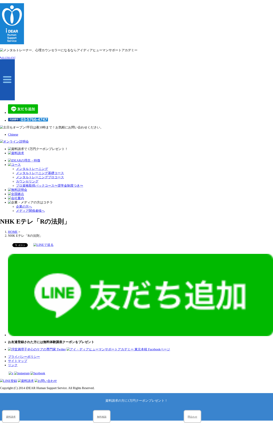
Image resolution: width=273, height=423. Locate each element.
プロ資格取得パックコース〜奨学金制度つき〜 (49, 185)
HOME (13, 232)
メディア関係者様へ (30, 210)
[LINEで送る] (43, 245)
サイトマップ (17, 361)
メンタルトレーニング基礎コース (40, 173)
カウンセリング (27, 181)
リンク (13, 365)
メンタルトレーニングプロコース (40, 177)
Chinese (13, 134)
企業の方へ (24, 206)
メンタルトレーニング (32, 169)
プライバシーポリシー (24, 356)
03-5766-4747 (8, 57)
